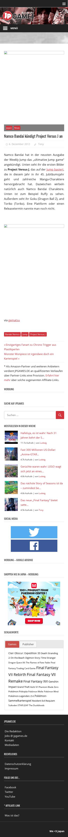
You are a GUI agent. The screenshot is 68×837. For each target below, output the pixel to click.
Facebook (10, 787)
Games (12, 644)
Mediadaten (12, 745)
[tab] (12, 644)
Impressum (11, 768)
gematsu (14, 320)
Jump (24, 334)
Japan (9, 127)
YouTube (10, 796)
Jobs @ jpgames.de (16, 736)
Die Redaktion (13, 731)
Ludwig (43, 442)
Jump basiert (55, 169)
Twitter (9, 792)
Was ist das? (12, 815)
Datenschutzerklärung (18, 764)
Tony (41, 144)
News (17, 127)
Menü (14, 28)
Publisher (28, 644)
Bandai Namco (12, 334)
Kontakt (9, 740)
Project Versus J (37, 334)
